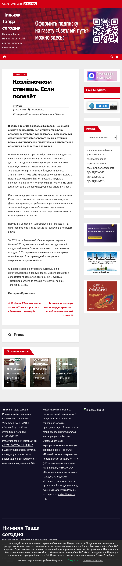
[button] (112, 57)
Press (19, 106)
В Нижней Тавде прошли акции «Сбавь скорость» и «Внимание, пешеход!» (24, 307)
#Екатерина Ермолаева (26, 114)
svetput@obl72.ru (11, 432)
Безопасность (20, 74)
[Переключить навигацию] (58, 57)
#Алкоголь (37, 109)
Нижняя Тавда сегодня (11, 21)
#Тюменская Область (52, 114)
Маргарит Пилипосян (14, 378)
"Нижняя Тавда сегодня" (15, 409)
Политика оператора (93, 560)
